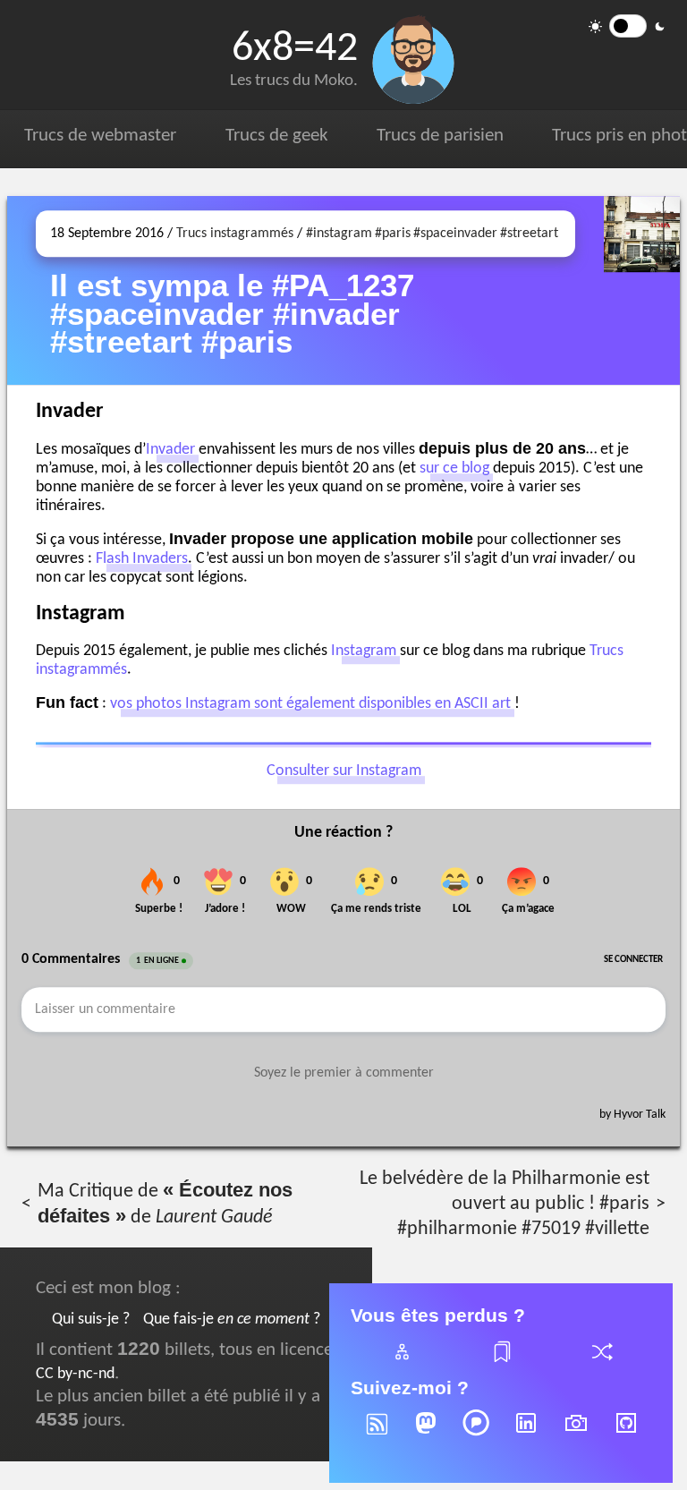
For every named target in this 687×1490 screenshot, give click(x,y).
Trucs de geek (276, 135)
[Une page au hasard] (601, 1362)
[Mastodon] (425, 1434)
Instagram (363, 651)
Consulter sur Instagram (344, 771)
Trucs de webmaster (100, 135)
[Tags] (501, 1362)
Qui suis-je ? (91, 1319)
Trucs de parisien (440, 135)
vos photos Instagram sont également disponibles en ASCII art (310, 703)
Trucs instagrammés (234, 233)
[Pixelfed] (476, 1434)
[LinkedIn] (526, 1434)
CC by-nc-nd (75, 1374)
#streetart (529, 233)
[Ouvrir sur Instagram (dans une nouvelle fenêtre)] (642, 290)
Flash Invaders (142, 558)
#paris (393, 233)
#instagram (339, 233)
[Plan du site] (400, 1362)
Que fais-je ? (231, 1319)
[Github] (626, 1434)
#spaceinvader (455, 233)
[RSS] (375, 1434)
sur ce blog (454, 468)
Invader (170, 449)
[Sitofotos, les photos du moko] (576, 1434)
